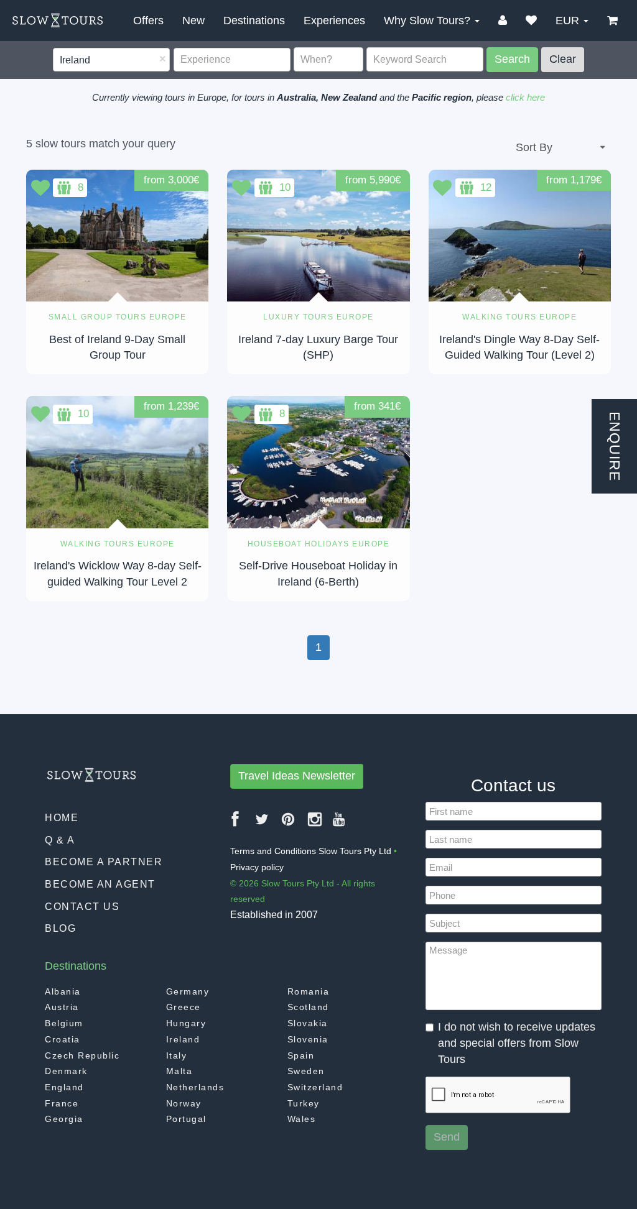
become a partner (103, 862)
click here (525, 97)
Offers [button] (148, 20)
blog (60, 928)
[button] (531, 20)
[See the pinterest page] (288, 824)
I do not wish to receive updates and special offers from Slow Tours (516, 1043)
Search (512, 59)
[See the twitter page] (262, 824)
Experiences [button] (334, 20)
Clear (562, 59)
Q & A (60, 840)
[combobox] (111, 60)
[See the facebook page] (235, 824)
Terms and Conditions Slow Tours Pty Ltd (310, 851)
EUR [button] (569, 20)
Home (61, 817)
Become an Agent (100, 884)
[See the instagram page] (315, 824)
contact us (82, 906)
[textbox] (61, 61)
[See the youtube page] (339, 824)
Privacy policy (257, 867)
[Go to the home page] (57, 20)
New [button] (193, 20)
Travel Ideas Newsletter (296, 776)
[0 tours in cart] (612, 20)
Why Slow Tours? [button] (428, 20)
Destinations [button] (254, 20)
